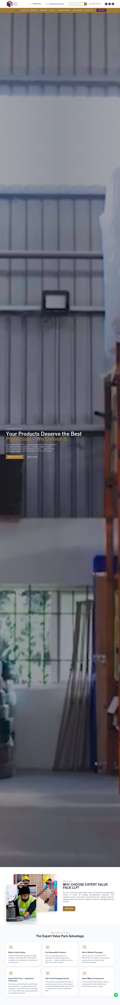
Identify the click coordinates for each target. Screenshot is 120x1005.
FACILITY (52, 10)
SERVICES (34, 10)
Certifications (96, 4)
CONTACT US (89, 10)
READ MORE (69, 909)
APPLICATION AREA (64, 10)
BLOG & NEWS (77, 10)
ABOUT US (24, 10)
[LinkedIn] (113, 4)
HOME (17, 10)
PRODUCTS (43, 10)
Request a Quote (32, 457)
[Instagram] (109, 4)
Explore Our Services (14, 457)
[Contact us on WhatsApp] (116, 995)
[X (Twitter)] (106, 4)
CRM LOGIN (101, 10)
